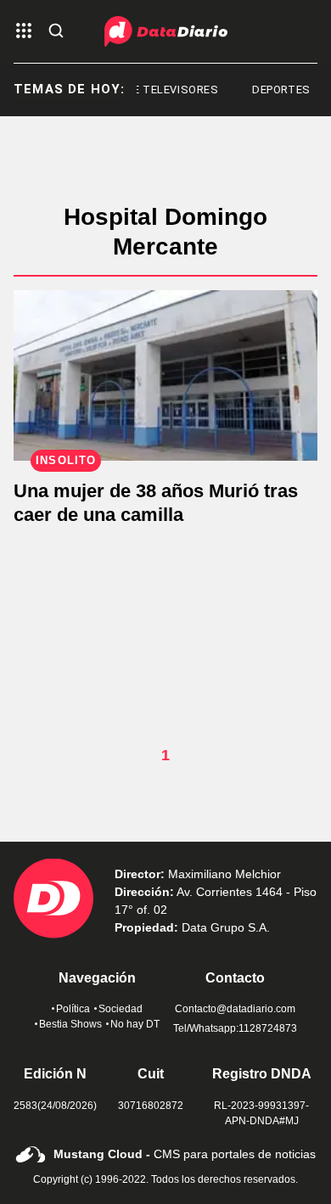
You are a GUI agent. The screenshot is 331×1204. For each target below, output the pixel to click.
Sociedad (120, 1009)
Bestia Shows (70, 1024)
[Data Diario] (165, 31)
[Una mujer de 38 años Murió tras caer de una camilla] (165, 375)
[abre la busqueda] (56, 31)
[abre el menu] (24, 31)
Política (73, 1009)
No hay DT (135, 1024)
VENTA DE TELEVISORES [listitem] (148, 89)
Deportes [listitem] (277, 89)
